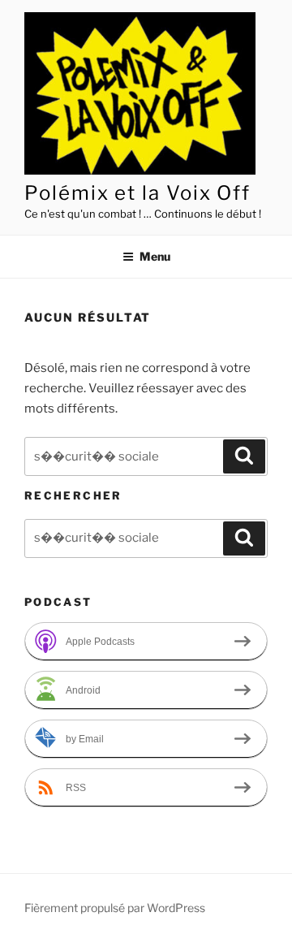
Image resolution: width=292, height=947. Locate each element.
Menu (155, 256)
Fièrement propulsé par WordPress (114, 908)
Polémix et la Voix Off (137, 193)
